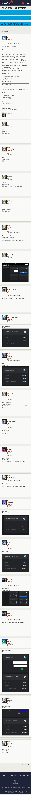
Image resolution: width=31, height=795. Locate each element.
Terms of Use (26, 788)
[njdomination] (4, 421)
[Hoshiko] (4, 700)
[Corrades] (4, 743)
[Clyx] (4, 542)
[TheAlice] (4, 502)
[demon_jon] (4, 477)
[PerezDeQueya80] (4, 317)
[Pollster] (10, 39)
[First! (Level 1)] (10, 150)
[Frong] (4, 227)
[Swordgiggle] (4, 149)
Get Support (5, 788)
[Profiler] (10, 581)
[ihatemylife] (4, 449)
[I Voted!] (8, 150)
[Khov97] (4, 115)
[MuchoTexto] (4, 202)
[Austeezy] (4, 124)
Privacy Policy (15, 788)
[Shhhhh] (8, 39)
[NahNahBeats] (4, 255)
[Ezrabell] (4, 38)
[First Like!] (11, 451)
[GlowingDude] (4, 394)
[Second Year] (11, 150)
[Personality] (10, 356)
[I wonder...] (11, 39)
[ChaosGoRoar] (4, 289)
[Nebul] (4, 641)
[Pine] (4, 355)
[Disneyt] (4, 177)
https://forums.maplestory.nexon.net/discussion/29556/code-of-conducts (15, 24)
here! (20, 18)
